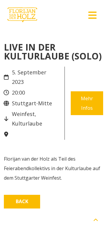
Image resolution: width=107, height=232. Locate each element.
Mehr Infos (87, 103)
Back (22, 201)
